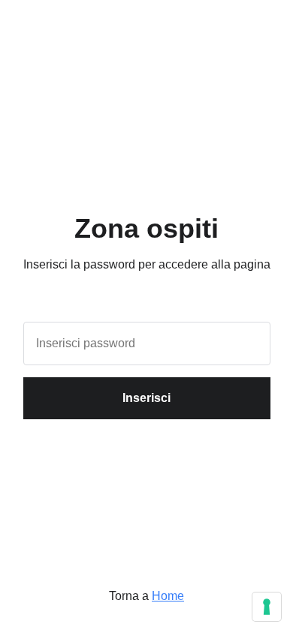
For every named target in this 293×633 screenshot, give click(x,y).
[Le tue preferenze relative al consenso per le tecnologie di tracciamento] (266, 606)
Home (168, 596)
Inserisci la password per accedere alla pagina (146, 264)
